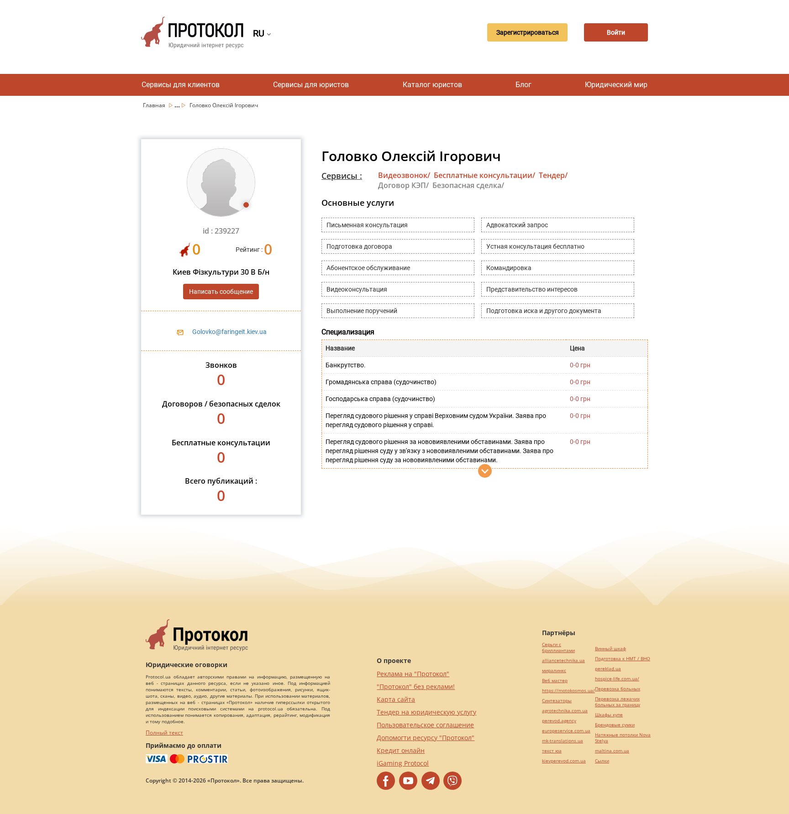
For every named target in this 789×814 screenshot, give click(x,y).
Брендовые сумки (615, 725)
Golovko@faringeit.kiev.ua (229, 331)
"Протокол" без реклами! (416, 686)
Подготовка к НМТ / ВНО (622, 659)
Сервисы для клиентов (181, 84)
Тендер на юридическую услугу (426, 712)
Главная (155, 105)
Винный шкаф (610, 649)
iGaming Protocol (403, 763)
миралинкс (554, 670)
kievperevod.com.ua (564, 761)
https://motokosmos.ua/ (568, 691)
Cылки (602, 761)
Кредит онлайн (401, 750)
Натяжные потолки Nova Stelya (623, 738)
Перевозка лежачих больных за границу (617, 702)
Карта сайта (396, 699)
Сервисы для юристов (311, 84)
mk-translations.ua (562, 741)
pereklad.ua (608, 669)
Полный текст (164, 732)
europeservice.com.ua (566, 731)
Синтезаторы (557, 701)
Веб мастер (555, 681)
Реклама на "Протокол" (413, 673)
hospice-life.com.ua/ (617, 679)
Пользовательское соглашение (425, 724)
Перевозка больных (617, 689)
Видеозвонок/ (404, 175)
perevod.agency (559, 721)
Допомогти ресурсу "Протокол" (425, 737)
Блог (523, 84)
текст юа (552, 751)
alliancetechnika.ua (563, 660)
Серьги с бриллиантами (558, 647)
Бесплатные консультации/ (484, 175)
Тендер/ (553, 175)
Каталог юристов (432, 84)
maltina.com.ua (612, 751)
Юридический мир (616, 84)
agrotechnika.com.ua (565, 711)
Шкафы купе (609, 715)
